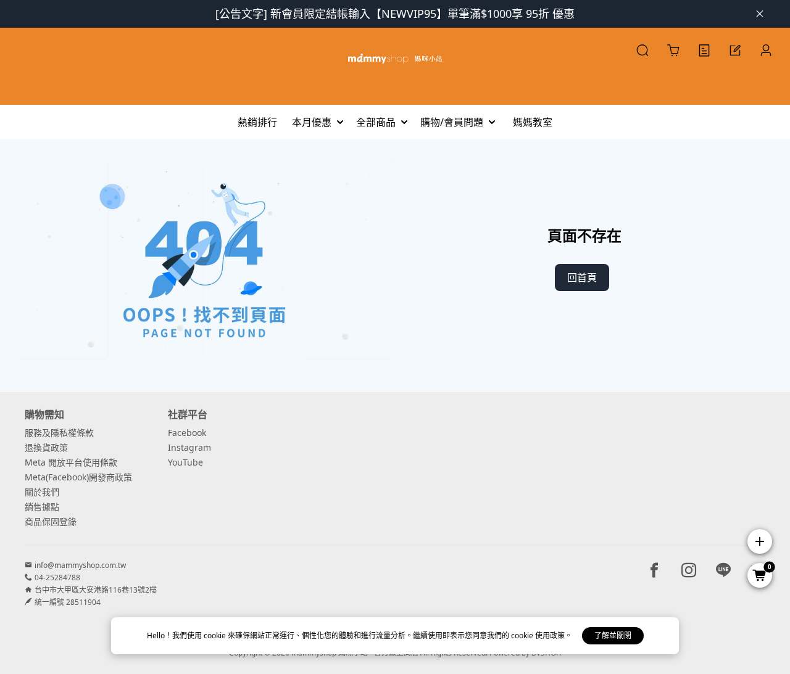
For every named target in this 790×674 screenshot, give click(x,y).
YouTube (185, 462)
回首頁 (582, 277)
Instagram (189, 447)
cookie (216, 635)
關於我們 (42, 492)
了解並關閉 (612, 635)
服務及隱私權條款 (59, 432)
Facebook (187, 432)
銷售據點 (42, 506)
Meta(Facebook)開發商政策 (78, 477)
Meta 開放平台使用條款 (71, 462)
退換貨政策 (46, 447)
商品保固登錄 (51, 521)
